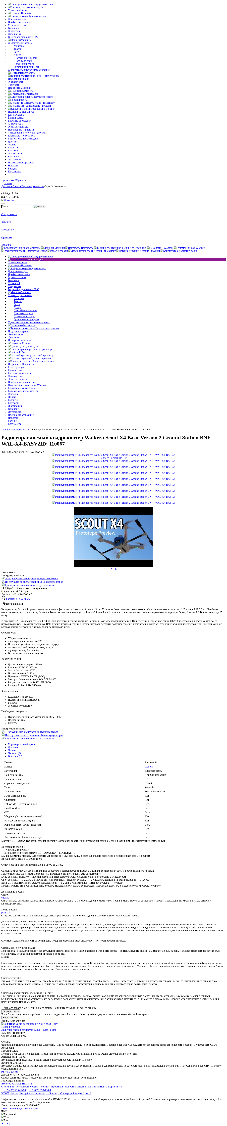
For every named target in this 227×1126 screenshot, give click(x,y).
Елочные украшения (19, 120)
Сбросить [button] (20, 180)
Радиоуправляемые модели (23, 138)
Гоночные (13, 28)
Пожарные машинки (19, 87)
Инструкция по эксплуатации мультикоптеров (31, 578)
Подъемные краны (18, 78)
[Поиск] (39, 206)
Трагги (18, 48)
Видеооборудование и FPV (23, 37)
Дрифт (17, 54)
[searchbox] (16, 206)
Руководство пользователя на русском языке (30, 585)
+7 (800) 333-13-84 (40, 1090)
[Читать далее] (9, 1071)
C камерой (14, 31)
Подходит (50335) (11, 1026)
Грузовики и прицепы (26, 66)
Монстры (19, 46)
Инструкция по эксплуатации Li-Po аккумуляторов (34, 581)
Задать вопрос (10, 1017)
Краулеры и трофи (24, 63)
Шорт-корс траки (23, 60)
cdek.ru (5, 897)
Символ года (15, 123)
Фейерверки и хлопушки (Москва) (27, 132)
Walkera (149, 766)
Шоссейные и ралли (25, 57)
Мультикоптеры (17, 25)
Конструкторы (16, 114)
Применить (7, 180)
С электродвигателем (20, 43)
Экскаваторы (15, 81)
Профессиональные (19, 22)
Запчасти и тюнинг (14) (113, 457)
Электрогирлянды (18, 126)
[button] (113, 568)
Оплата (12, 750)
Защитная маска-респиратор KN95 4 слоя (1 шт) (28, 1029)
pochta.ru (6, 912)
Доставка (13, 747)
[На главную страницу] (11, 190)
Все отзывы (8, 1083)
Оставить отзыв (11, 1011)
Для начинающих (18, 19)
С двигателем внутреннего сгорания (29, 69)
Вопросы (15, 756)
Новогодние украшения (21, 129)
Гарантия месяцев (18, 598)
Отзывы (14, 753)
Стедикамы (14, 34)
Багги (17, 51)
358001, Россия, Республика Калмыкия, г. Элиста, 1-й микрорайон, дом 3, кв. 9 (46, 1093)
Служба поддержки (55, 186)
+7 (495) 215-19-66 (15, 1090)
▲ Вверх (6, 1123)
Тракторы (13, 84)
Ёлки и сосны (16, 117)
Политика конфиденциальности (19, 1108)
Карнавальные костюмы (21, 135)
